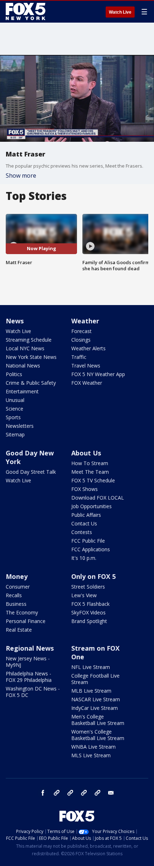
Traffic (78, 357)
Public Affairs (86, 514)
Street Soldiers (88, 586)
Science (14, 408)
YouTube (84, 793)
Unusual (15, 400)
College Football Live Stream (95, 678)
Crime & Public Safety (31, 382)
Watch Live (120, 12)
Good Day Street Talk (31, 471)
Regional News (30, 648)
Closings (81, 339)
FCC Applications (90, 549)
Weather (85, 321)
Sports (13, 417)
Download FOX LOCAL (97, 497)
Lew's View (84, 595)
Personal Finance (25, 621)
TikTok (70, 793)
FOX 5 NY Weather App (98, 374)
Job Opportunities (91, 506)
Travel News (85, 365)
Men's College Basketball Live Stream (97, 719)
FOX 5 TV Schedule (93, 480)
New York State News (31, 357)
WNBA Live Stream (93, 746)
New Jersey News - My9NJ (28, 661)
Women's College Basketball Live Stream (97, 734)
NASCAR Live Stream (95, 699)
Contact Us (84, 523)
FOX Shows (84, 489)
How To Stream (89, 463)
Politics (14, 374)
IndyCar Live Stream (94, 707)
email (111, 793)
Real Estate (19, 629)
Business (16, 603)
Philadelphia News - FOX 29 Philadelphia (29, 676)
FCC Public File (88, 540)
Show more (21, 175)
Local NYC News (25, 348)
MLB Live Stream (91, 690)
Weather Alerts (88, 348)
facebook (43, 793)
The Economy (22, 612)
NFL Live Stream (90, 667)
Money (17, 576)
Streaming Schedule (29, 339)
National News (23, 365)
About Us (86, 453)
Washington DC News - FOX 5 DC (33, 691)
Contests (81, 532)
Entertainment (22, 391)
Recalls (14, 595)
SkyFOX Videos (88, 612)
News (15, 321)
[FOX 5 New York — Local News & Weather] (26, 11)
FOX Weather (86, 382)
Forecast (81, 331)
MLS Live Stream (91, 755)
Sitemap (15, 434)
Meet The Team (90, 471)
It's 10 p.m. (83, 557)
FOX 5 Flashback (90, 603)
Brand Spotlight (89, 621)
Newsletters (20, 425)
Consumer (18, 586)
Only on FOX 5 (93, 576)
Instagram (56, 793)
